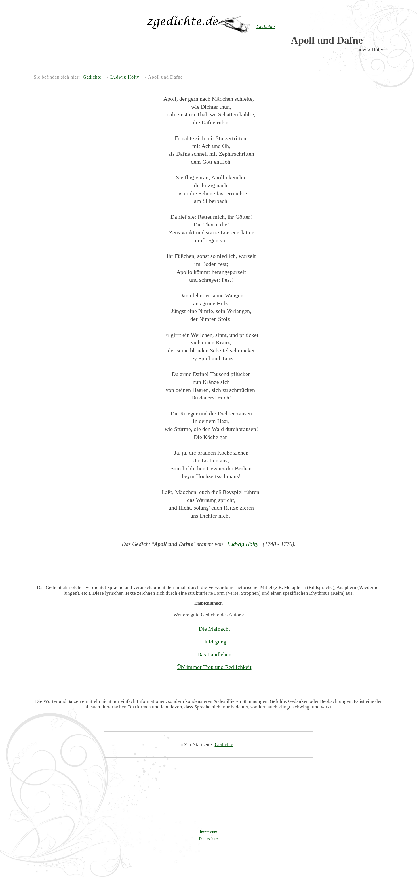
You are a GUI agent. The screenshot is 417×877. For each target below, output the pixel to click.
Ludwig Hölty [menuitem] (124, 77)
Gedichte (224, 744)
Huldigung (214, 641)
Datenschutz (208, 838)
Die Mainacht (214, 629)
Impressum (208, 832)
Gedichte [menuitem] (92, 77)
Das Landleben (214, 654)
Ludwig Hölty (242, 544)
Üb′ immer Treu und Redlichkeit (214, 667)
